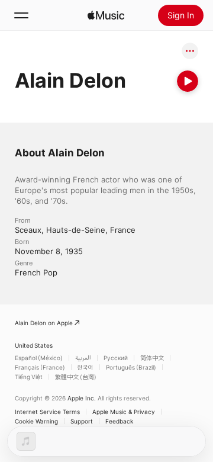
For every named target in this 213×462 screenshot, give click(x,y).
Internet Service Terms (47, 412)
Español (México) (39, 358)
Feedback (119, 421)
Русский (116, 358)
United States (34, 345)
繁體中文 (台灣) (75, 377)
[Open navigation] (21, 15)
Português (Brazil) (131, 367)
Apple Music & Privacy (123, 412)
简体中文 (152, 358)
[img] (106, 15)
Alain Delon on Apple (44, 322)
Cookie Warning (36, 421)
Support (81, 421)
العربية (83, 358)
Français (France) (40, 367)
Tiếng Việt (29, 377)
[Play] (187, 81)
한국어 (85, 367)
